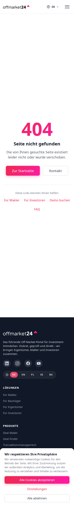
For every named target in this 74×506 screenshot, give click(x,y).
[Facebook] (28, 363)
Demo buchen (60, 200)
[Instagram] (17, 363)
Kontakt (55, 170)
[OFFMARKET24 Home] (16, 7)
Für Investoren (34, 200)
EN (23, 374)
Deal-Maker (10, 433)
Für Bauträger (12, 401)
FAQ (37, 209)
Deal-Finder (10, 439)
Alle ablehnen (37, 498)
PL (32, 374)
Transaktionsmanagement (19, 445)
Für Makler (12, 200)
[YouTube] (39, 363)
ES (41, 374)
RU (51, 374)
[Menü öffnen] (67, 7)
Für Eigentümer (13, 407)
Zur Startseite (23, 170)
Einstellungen (37, 489)
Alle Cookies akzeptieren (37, 480)
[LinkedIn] (7, 363)
